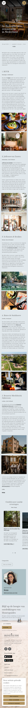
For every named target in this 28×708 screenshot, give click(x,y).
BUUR (9, 77)
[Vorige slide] (13, 553)
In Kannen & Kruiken (12, 247)
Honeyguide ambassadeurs (11, 675)
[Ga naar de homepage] (4, 3)
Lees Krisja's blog (8, 543)
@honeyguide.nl (6, 486)
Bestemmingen (8, 672)
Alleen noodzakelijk (14, 699)
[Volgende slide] (15, 553)
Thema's (6, 667)
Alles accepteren (14, 696)
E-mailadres (5, 620)
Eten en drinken (7, 564)
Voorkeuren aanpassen (14, 703)
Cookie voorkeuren (15, 706)
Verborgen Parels (8, 670)
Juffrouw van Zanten (7, 162)
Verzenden (6, 627)
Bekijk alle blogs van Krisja (10, 592)
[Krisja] (10, 578)
